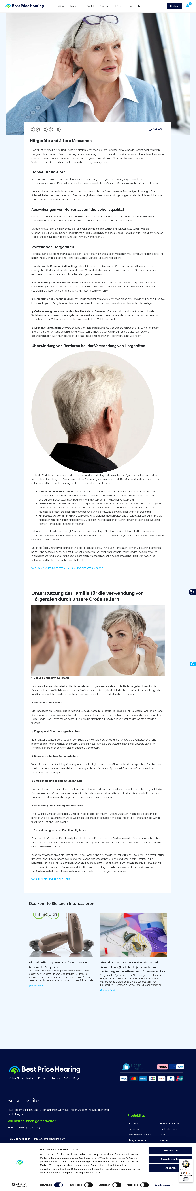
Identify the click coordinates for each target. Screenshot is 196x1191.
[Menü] (191, 1160)
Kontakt (91, 6)
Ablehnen (170, 1168)
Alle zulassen (170, 1150)
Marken (74, 6)
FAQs (118, 6)
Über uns (105, 6)
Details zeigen (162, 1185)
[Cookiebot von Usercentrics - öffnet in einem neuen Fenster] (19, 1185)
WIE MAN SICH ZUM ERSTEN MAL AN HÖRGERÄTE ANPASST (67, 568)
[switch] (88, 1184)
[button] (174, 6)
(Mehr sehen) (36, 985)
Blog (129, 6)
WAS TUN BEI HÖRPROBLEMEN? (50, 879)
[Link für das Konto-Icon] (138, 6)
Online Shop (58, 6)
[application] (80, 6)
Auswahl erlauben (170, 1159)
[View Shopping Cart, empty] (188, 6)
